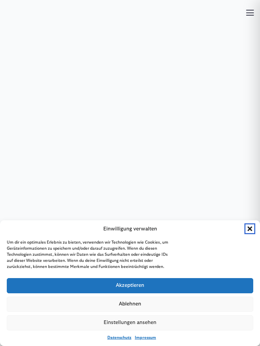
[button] (249, 228)
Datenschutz (119, 338)
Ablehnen (130, 303)
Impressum (145, 338)
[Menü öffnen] (250, 12)
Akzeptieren (130, 285)
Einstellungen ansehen (130, 322)
